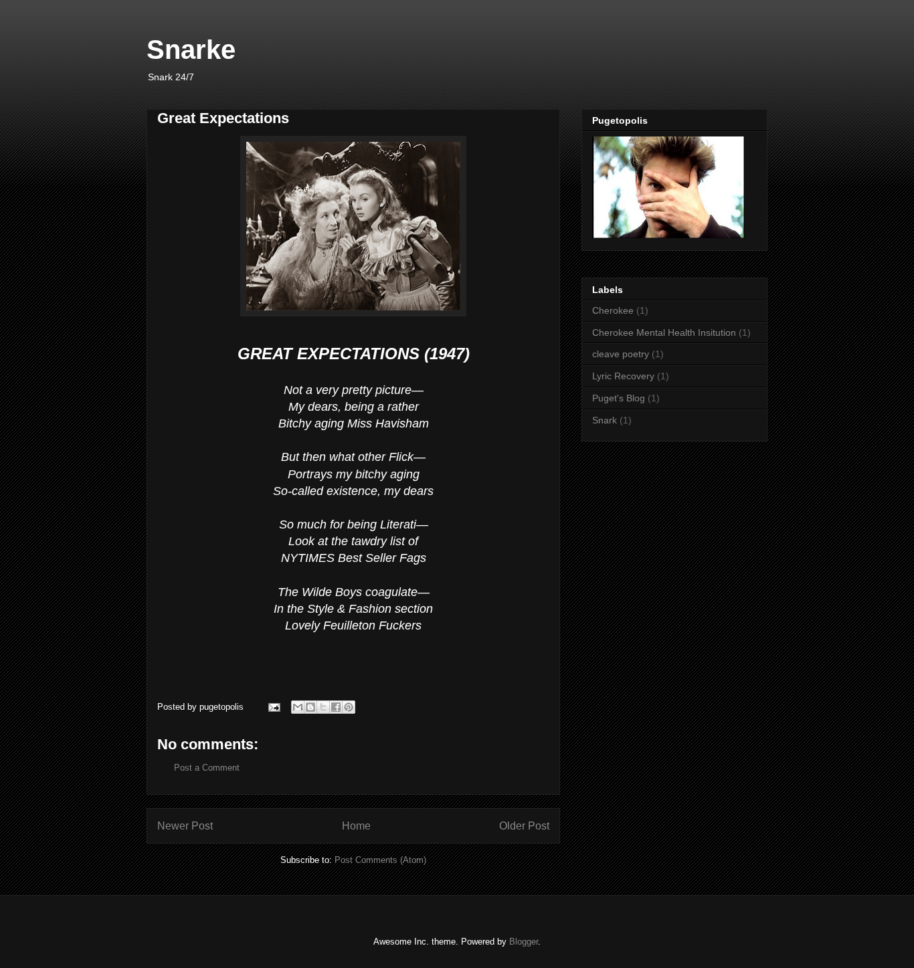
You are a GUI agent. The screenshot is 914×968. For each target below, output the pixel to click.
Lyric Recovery (623, 376)
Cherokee (613, 310)
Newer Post (185, 826)
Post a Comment (207, 768)
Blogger (523, 942)
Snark (604, 420)
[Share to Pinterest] (348, 707)
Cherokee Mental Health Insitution (664, 332)
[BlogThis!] (310, 707)
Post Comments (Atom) (380, 860)
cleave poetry (620, 354)
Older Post (524, 826)
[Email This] (297, 707)
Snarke (191, 49)
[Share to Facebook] (336, 707)
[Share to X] (323, 707)
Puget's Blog (618, 398)
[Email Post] (273, 707)
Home (356, 826)
